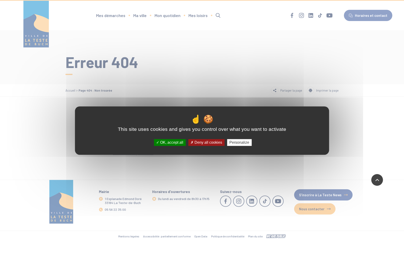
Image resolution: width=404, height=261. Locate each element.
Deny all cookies (208, 142)
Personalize (239, 142)
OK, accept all (171, 142)
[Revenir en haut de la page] (377, 180)
